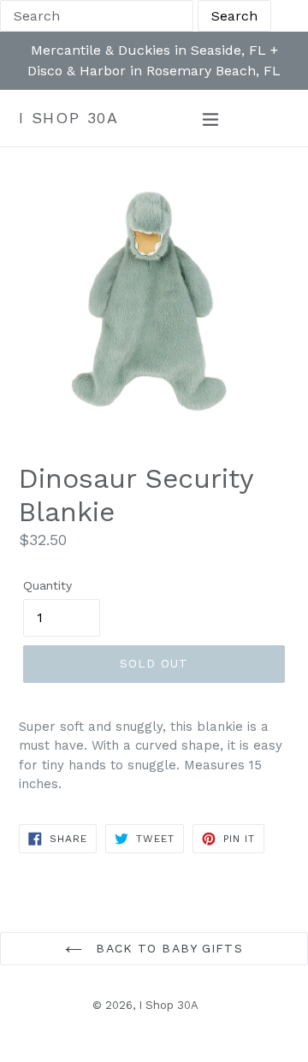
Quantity (47, 585)
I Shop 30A (69, 118)
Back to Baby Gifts (166, 948)
